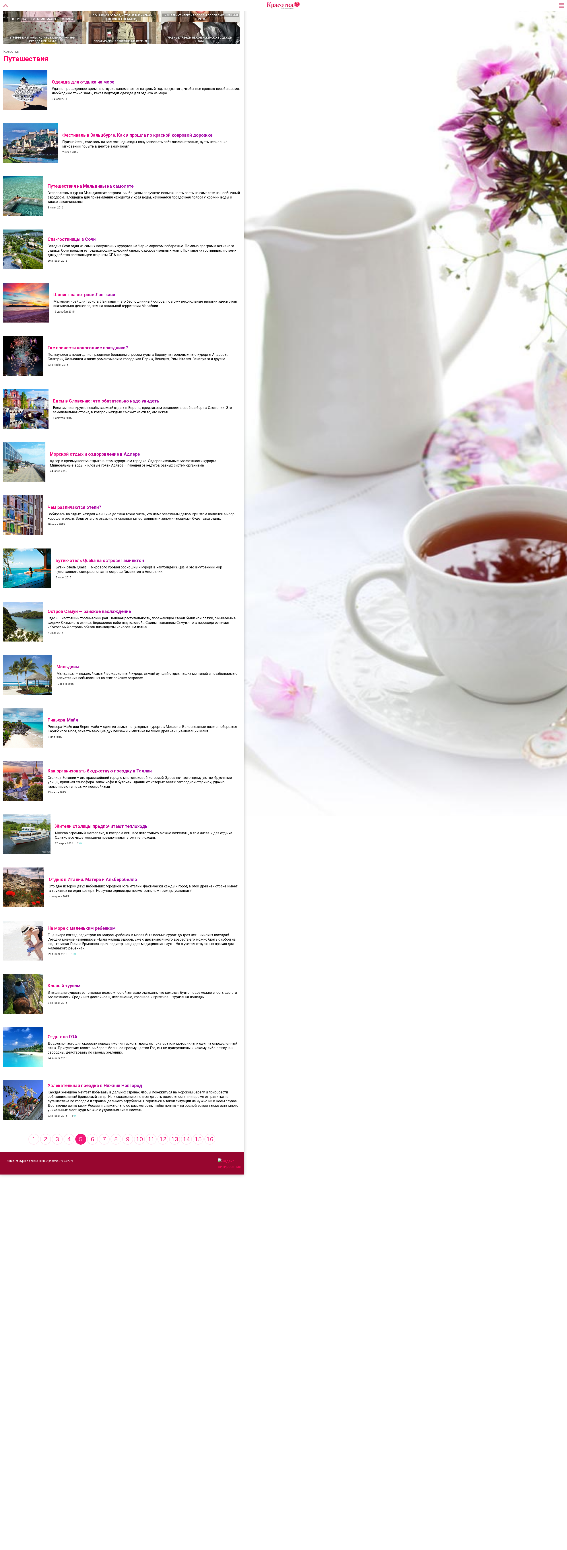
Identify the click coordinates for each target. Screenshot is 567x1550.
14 (186, 1154)
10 (139, 1154)
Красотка (11, 67)
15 (198, 1154)
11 (151, 1154)
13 (174, 1154)
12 (163, 1154)
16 (210, 1154)
